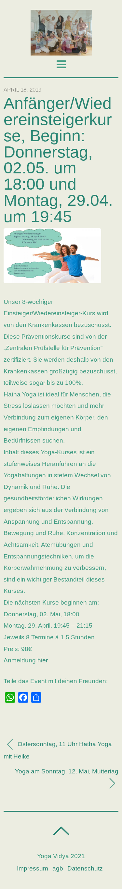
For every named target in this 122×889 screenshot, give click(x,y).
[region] (61, 33)
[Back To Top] (61, 831)
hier (42, 660)
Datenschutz (85, 868)
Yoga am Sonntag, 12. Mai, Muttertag (66, 771)
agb (57, 868)
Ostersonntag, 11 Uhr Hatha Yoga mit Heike (58, 750)
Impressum (32, 868)
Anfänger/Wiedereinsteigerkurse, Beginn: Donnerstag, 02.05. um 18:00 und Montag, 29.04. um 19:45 (58, 160)
